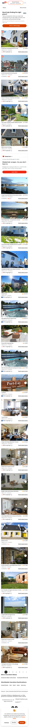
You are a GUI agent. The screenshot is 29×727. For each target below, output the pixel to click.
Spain (18, 685)
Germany (23, 685)
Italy (10, 685)
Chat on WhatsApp (14, 25)
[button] (15, 3)
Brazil (14, 685)
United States (4, 685)
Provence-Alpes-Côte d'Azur (8, 677)
